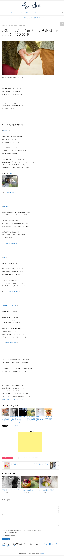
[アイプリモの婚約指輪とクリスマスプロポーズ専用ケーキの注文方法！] (30, 482)
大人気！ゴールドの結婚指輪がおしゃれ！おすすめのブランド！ (48, 418)
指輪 (30, 457)
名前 (3, 514)
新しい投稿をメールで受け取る (10, 535)
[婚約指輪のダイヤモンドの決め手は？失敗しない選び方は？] (11, 482)
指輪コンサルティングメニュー (32, 12)
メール (3, 519)
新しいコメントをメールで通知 (10, 532)
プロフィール (13, 12)
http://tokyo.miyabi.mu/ (11, 243)
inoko (4, 257)
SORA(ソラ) (6, 130)
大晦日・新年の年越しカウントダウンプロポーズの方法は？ (40, 418)
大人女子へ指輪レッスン (47, 12)
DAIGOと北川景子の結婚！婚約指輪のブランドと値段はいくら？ (31, 418)
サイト (3, 524)
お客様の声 (21, 12)
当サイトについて (28, 17)
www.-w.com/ (11, 192)
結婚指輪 (37, 457)
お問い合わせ (37, 17)
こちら (10, 173)
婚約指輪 (26, 457)
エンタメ (57, 12)
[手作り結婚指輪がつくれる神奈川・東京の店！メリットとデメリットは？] (48, 482)
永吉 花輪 (5, 25)
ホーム (6, 12)
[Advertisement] (30, 442)
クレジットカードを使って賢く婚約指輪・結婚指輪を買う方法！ (5, 418)
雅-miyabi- (5, 206)
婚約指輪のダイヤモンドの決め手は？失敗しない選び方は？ (14, 418)
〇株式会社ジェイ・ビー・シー (9, 305)
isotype (42, 553)
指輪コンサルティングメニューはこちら (13, 399)
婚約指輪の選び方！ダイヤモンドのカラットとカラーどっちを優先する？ (22, 419)
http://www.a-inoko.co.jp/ (12, 291)
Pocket (16, 425)
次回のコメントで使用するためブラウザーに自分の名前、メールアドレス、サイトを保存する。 (22, 530)
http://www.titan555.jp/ (11, 342)
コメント (3, 504)
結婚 (33, 457)
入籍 (17, 457)
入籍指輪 (21, 457)
